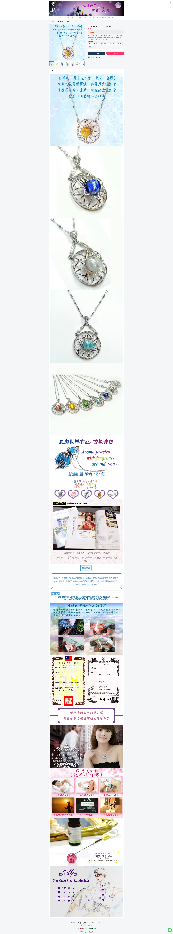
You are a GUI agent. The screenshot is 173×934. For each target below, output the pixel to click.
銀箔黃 (90, 43)
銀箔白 (111, 43)
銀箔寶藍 (96, 43)
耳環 (85, 922)
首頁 (52, 21)
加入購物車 (97, 53)
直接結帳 (116, 53)
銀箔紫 (90, 46)
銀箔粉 (119, 43)
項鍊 (55, 21)
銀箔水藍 (103, 43)
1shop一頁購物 (87, 932)
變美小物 (95, 922)
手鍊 (78, 922)
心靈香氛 (89, 922)
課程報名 (101, 922)
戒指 (81, 922)
